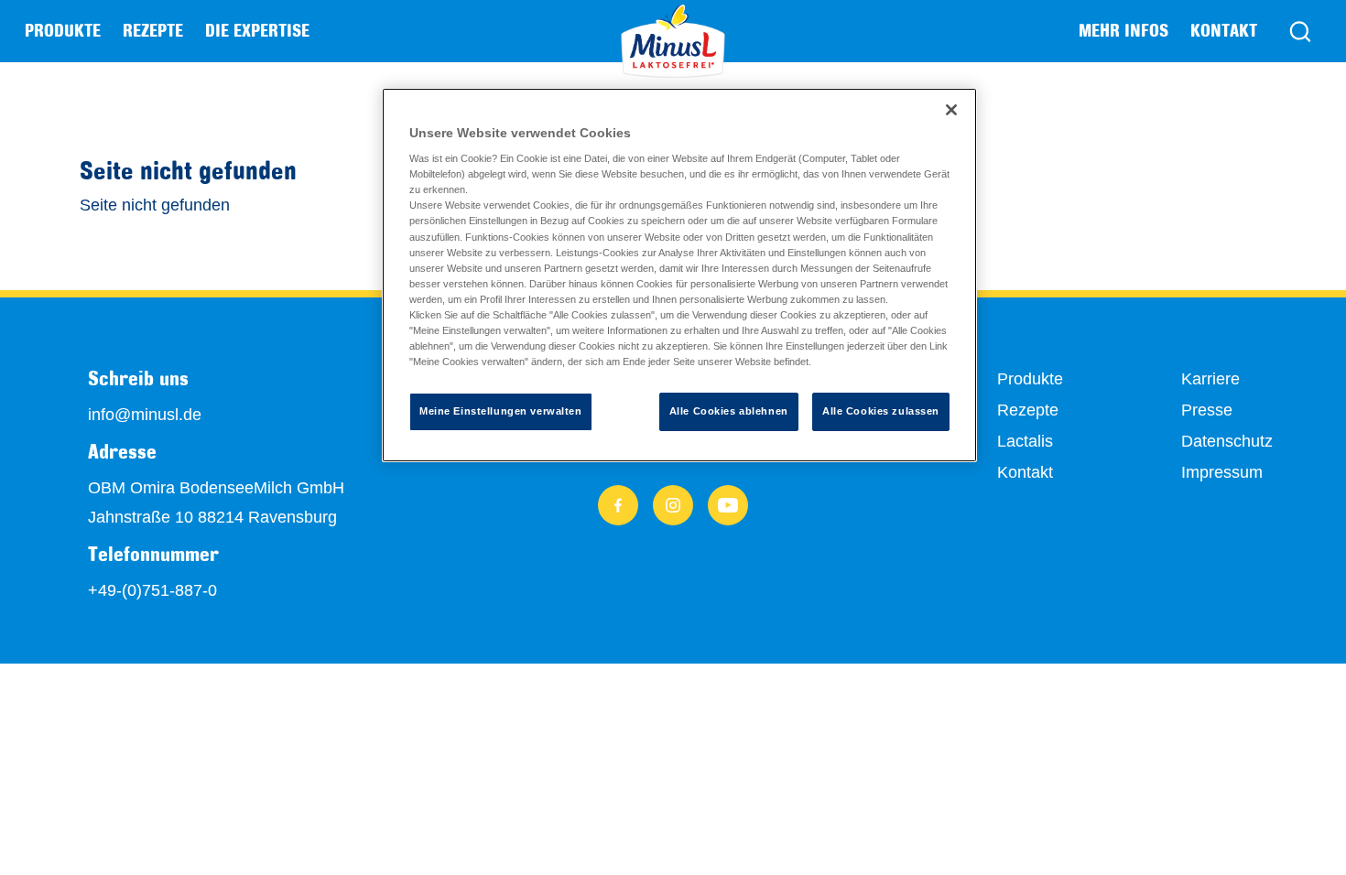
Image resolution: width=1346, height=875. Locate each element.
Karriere (1210, 379)
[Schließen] (951, 110)
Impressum (1222, 472)
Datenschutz (1227, 441)
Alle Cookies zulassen (880, 410)
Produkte (1030, 379)
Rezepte (153, 30)
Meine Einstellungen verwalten (500, 410)
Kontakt (1223, 30)
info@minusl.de (144, 414)
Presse (1206, 410)
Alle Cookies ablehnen (728, 410)
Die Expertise (257, 30)
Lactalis (1025, 441)
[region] (679, 275)
